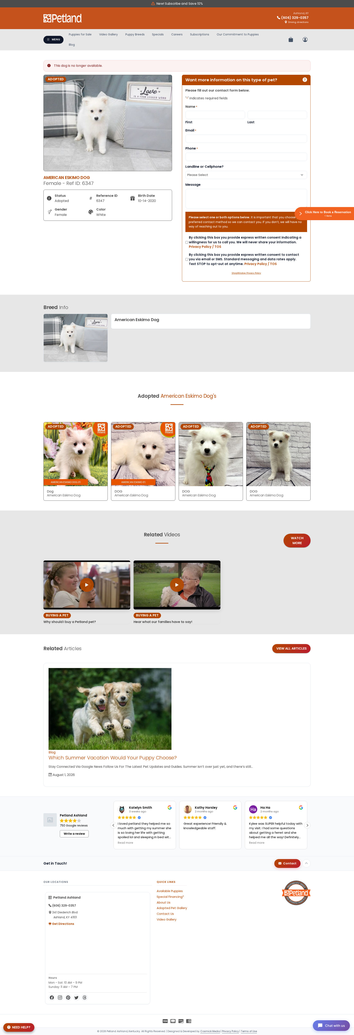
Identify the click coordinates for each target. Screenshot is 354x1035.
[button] (307, 825)
